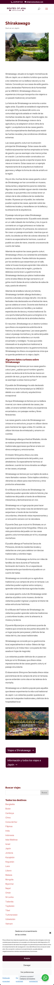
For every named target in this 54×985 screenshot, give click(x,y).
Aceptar (27, 958)
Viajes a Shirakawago (19, 750)
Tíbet (7, 910)
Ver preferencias (27, 972)
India (7, 831)
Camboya (9, 813)
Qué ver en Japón (12, 28)
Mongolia (9, 879)
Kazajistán (10, 857)
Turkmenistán (11, 915)
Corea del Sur (11, 822)
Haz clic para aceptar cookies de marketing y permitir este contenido (27, 723)
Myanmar (9, 884)
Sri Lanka (9, 897)
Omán (8, 893)
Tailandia (9, 902)
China (8, 818)
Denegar (27, 965)
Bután (8, 809)
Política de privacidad (6, 979)
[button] (50, 933)
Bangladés (10, 804)
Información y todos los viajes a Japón (24, 762)
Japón (8, 848)
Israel (7, 844)
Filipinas (9, 826)
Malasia (8, 875)
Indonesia (9, 835)
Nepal (8, 888)
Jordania (9, 853)
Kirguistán (9, 862)
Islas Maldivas (11, 840)
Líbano (8, 871)
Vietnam (9, 924)
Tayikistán (9, 906)
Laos (7, 866)
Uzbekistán (10, 919)
